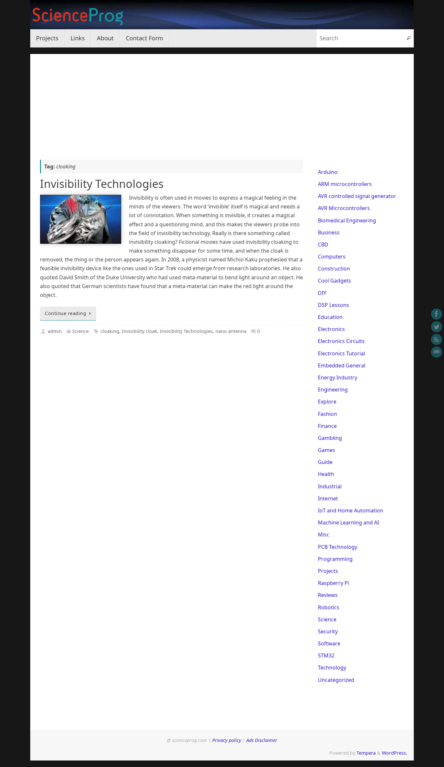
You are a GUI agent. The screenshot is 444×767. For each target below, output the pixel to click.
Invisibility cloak (139, 331)
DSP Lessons (333, 305)
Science (80, 331)
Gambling (330, 438)
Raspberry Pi (333, 583)
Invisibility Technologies (101, 183)
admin (55, 331)
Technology (332, 667)
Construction (334, 268)
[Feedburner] (436, 339)
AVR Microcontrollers (344, 208)
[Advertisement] (222, 99)
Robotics (328, 607)
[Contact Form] (436, 352)
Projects (328, 571)
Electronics (331, 329)
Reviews (328, 595)
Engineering (333, 389)
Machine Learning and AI (348, 522)
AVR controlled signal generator (357, 196)
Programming (335, 558)
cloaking (109, 331)
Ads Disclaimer (261, 740)
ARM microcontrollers (345, 184)
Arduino (328, 172)
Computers (332, 256)
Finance (327, 426)
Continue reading (65, 313)
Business (329, 232)
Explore (327, 401)
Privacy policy (226, 740)
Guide (325, 462)
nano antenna (230, 331)
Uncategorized (336, 679)
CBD (323, 244)
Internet (328, 498)
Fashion (327, 413)
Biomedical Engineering (347, 220)
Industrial (330, 486)
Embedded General (341, 365)
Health (326, 474)
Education (330, 317)
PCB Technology (337, 546)
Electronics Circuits (341, 341)
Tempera (366, 753)
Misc (323, 534)
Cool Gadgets (334, 280)
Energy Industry (337, 377)
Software (329, 643)
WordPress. (394, 753)
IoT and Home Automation (350, 510)
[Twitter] (436, 326)
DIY (322, 293)
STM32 (326, 655)
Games (326, 450)
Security (328, 631)
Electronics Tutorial (341, 353)
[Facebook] (436, 314)
